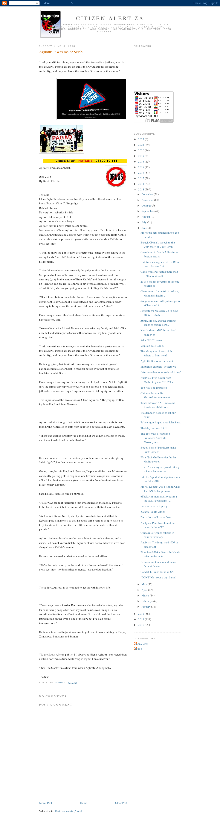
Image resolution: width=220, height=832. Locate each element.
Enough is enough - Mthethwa (158, 366)
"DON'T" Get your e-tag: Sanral (158, 577)
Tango (138, 649)
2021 (141, 145)
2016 (141, 173)
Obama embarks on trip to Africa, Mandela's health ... (160, 293)
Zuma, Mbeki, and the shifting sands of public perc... (158, 323)
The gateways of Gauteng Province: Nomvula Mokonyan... (155, 438)
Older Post (121, 803)
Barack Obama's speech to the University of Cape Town (158, 244)
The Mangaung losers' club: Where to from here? (157, 353)
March (146, 595)
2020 (141, 150)
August (146, 217)
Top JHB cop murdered (154, 387)
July (144, 222)
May (145, 584)
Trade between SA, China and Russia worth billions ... (158, 405)
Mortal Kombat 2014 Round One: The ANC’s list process (160, 489)
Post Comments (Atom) (68, 811)
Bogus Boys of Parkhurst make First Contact (158, 450)
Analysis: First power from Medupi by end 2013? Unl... (158, 380)
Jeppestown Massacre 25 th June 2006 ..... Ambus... (159, 313)
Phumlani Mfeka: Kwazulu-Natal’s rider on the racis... (160, 554)
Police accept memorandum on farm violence (158, 564)
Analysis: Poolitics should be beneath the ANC (157, 525)
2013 (141, 189)
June (145, 228)
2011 (141, 619)
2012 (141, 614)
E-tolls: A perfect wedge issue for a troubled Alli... (160, 479)
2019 (141, 156)
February (147, 601)
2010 (141, 625)
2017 (141, 167)
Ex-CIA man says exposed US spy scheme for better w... (160, 469)
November (148, 200)
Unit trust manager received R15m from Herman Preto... (160, 264)
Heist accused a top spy (154, 506)
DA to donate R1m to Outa (156, 517)
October (146, 205)
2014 (141, 184)
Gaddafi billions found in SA (157, 572)
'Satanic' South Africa (153, 512)
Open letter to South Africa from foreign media (159, 254)
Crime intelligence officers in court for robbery (157, 535)
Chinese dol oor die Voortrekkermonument (155, 395)
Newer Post (45, 803)
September (148, 211)
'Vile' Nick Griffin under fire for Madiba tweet (158, 459)
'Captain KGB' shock (152, 346)
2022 (141, 139)
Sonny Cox (141, 644)
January (146, 606)
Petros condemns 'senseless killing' (161, 372)
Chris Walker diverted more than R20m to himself (159, 274)
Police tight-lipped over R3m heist (161, 422)
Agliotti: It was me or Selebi (157, 361)
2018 (141, 161)
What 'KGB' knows (151, 340)
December (148, 194)
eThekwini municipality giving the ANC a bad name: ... (159, 498)
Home (83, 803)
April (145, 590)
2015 (141, 178)
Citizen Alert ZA (110, 18)
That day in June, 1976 (154, 428)
